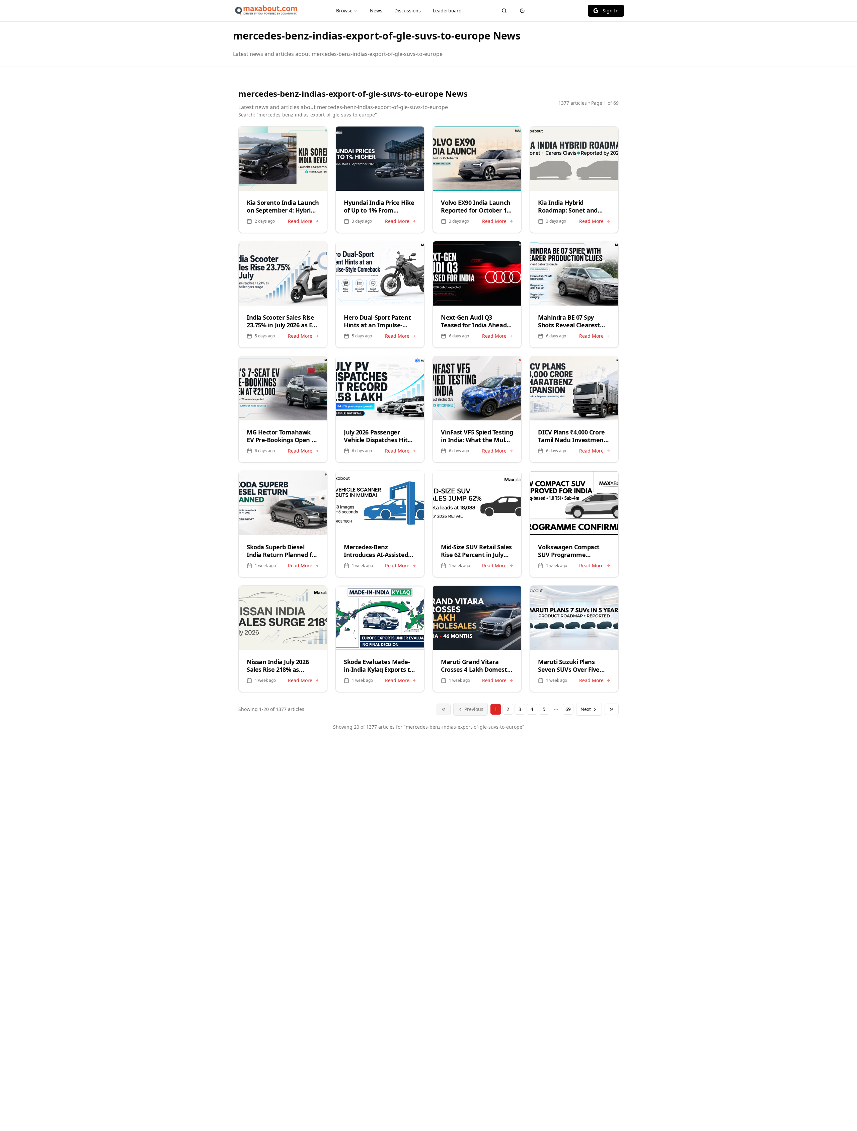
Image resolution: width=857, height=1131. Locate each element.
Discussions (407, 10)
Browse (344, 10)
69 (568, 709)
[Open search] (504, 10)
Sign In (611, 10)
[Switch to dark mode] (522, 11)
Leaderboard (447, 10)
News (376, 10)
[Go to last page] (612, 709)
